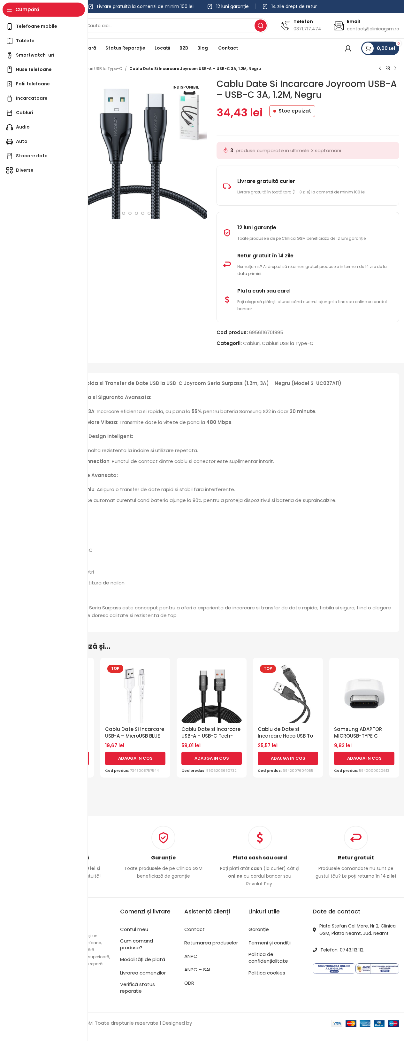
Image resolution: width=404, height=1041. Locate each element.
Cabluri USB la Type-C (100, 68)
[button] (135, 758)
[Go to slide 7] (130, 213)
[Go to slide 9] (142, 213)
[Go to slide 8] (136, 213)
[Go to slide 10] (149, 213)
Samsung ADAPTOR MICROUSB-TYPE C (358, 732)
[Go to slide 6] (123, 213)
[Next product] (395, 69)
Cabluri (251, 343)
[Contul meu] (348, 48)
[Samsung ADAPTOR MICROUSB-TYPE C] (364, 692)
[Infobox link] (163, 853)
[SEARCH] (261, 26)
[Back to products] (388, 69)
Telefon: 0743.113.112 (341, 950)
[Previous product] (380, 69)
